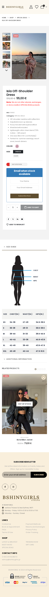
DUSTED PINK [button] (17, 146)
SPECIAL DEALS (20, 116)
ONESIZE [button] (18, 152)
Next (6, 70)
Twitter (13, 219)
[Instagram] (13, 487)
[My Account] (31, 7)
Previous (6, 35)
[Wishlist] (37, 7)
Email (22, 219)
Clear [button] (16, 156)
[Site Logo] (14, 7)
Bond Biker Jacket (24, 439)
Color (9, 146)
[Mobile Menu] (3, 7)
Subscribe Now (24, 196)
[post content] (24, 404)
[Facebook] (5, 487)
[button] (15, 56)
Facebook (8, 219)
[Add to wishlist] (43, 377)
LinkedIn (17, 219)
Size (8, 151)
